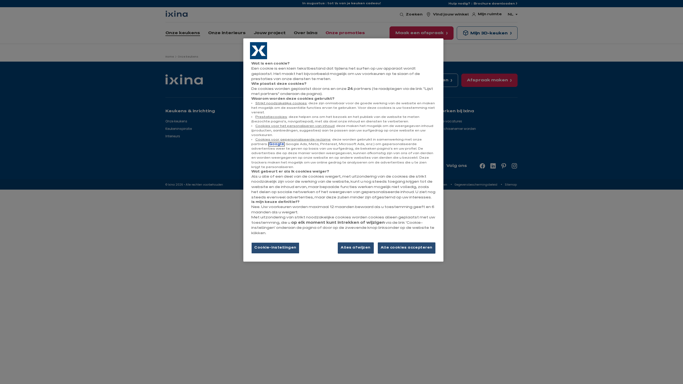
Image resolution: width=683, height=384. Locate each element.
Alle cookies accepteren (406, 247)
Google (276, 144)
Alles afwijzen (356, 247)
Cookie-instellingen (275, 247)
